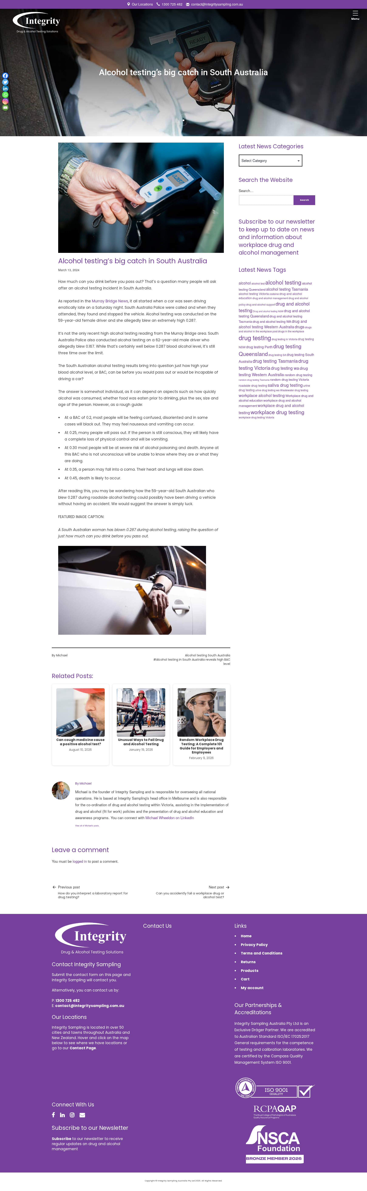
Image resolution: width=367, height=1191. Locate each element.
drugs (299, 326)
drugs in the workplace (291, 331)
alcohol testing (283, 282)
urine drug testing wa (267, 390)
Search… (246, 190)
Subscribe (61, 1138)
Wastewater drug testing (294, 390)
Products (249, 970)
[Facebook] (5, 75)
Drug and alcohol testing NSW (268, 311)
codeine (274, 294)
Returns (248, 961)
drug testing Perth (259, 346)
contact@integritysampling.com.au (217, 4)
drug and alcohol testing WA (272, 321)
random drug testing (298, 374)
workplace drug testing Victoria (256, 417)
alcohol (245, 283)
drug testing (255, 337)
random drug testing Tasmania (254, 379)
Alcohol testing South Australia (207, 655)
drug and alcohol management (270, 298)
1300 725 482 (172, 4)
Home (246, 936)
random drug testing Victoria (289, 379)
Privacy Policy (254, 944)
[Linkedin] (5, 88)
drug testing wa (285, 368)
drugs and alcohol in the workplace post (275, 329)
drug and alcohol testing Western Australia (273, 324)
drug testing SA (277, 355)
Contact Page (83, 1048)
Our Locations (142, 4)
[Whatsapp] (5, 95)
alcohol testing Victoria (254, 294)
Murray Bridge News (110, 301)
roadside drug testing (253, 385)
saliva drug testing (285, 385)
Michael (62, 655)
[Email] (5, 107)
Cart (245, 979)
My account (252, 987)
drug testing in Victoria (284, 339)
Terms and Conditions (261, 953)
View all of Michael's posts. (87, 825)
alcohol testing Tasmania (287, 289)
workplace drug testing (277, 412)
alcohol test (258, 283)
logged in (80, 861)
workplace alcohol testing (262, 395)
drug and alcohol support (260, 304)
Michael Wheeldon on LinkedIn (169, 817)
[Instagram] (5, 101)
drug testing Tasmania (275, 360)
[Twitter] (5, 82)
